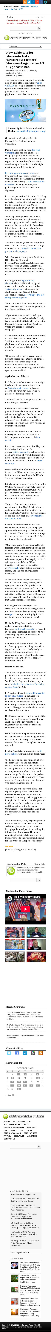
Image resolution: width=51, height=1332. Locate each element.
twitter (29, 2)
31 (19, 1089)
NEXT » (21, 75)
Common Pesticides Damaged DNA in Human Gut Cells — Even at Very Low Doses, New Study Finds (24, 23)
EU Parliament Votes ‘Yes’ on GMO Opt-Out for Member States (25, 1199)
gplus (37, 2)
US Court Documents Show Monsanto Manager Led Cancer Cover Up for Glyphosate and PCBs (25, 1225)
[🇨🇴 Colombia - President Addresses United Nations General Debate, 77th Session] (36, 932)
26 (31, 1085)
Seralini (14, 9)
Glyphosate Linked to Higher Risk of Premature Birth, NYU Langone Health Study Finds (30, 1278)
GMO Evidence (10, 1130)
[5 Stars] (12, 846)
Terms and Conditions (18, 1327)
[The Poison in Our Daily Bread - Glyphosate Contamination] (15, 944)
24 (19, 1085)
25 (25, 1085)
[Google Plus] (33, 1053)
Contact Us (9, 1139)
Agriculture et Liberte (18, 388)
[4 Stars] (11, 846)
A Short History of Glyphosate (23, 1194)
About (7, 1121)
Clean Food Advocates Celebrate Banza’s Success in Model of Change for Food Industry (30, 1302)
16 (12, 1082)
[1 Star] (6, 846)
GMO (20, 9)
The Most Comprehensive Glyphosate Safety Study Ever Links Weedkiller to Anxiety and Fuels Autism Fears (30, 1267)
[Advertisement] (25, 857)
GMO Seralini (26, 1130)
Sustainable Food (21, 1121)
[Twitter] (9, 1053)
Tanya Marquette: (14, 1012)
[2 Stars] (7, 846)
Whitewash (12, 568)
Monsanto (25, 6)
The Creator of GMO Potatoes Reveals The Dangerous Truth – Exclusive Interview (24, 1234)
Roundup (34, 6)
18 (25, 1082)
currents (45, 2)
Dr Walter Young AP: (15, 1025)
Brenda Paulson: (14, 1035)
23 (12, 1085)
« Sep (8, 1095)
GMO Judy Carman (12, 1133)
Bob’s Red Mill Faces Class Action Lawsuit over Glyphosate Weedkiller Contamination (24, 1216)
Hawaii (6, 9)
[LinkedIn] (25, 1053)
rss (25, 2)
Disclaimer (19, 1136)
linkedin (33, 2)
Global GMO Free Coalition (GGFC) (20, 1127)
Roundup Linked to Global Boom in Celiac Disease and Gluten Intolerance (25, 1243)
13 (38, 1078)
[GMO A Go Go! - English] (36, 957)
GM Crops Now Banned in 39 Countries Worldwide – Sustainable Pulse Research (25, 1207)
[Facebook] (17, 1053)
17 (19, 1082)
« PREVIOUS (10, 75)
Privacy (7, 1136)
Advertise (32, 1136)
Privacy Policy (32, 1327)
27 (38, 1085)
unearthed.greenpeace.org (31, 131)
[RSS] (40, 1053)
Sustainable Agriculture (16, 1124)
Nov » (14, 1095)
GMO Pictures (30, 1133)
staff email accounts (24, 629)
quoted (12, 614)
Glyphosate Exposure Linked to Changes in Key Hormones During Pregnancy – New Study (30, 1312)
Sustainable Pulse (14, 73)
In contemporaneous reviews (19, 173)
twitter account (20, 452)
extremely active (14, 289)
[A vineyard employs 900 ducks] (15, 957)
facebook (41, 2)
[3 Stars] (9, 846)
